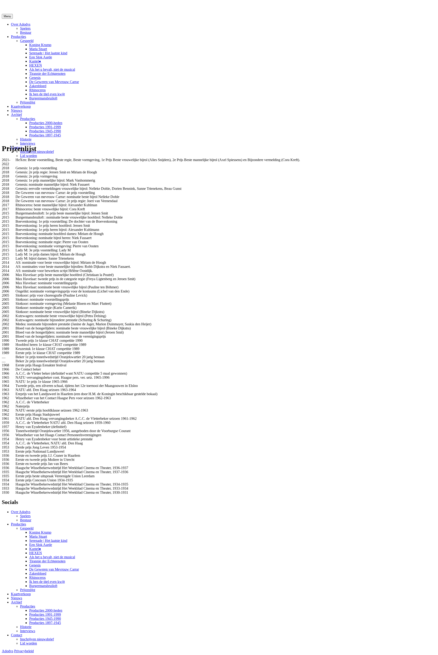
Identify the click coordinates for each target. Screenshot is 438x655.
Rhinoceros (37, 90)
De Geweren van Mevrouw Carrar (54, 82)
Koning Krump (40, 45)
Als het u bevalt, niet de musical (52, 69)
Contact (16, 635)
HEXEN (35, 65)
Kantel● (35, 61)
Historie (25, 139)
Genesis (35, 78)
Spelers (25, 28)
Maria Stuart (38, 49)
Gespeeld (27, 41)
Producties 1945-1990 (45, 131)
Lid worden (28, 156)
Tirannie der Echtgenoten (47, 74)
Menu (7, 16)
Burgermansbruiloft (43, 98)
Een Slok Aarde (40, 57)
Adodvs (7, 651)
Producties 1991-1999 (45, 127)
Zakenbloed (37, 86)
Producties (18, 37)
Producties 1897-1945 (45, 135)
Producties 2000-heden (45, 123)
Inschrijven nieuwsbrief (37, 152)
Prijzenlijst (27, 102)
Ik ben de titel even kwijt (47, 94)
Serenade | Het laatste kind (48, 53)
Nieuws (16, 110)
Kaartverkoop (21, 106)
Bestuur (25, 32)
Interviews (27, 143)
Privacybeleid (24, 651)
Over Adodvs (20, 24)
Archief (16, 115)
